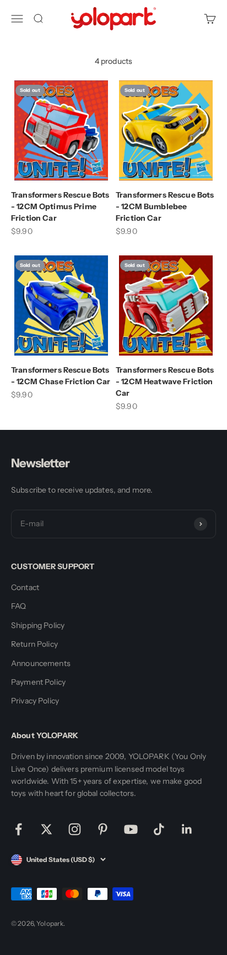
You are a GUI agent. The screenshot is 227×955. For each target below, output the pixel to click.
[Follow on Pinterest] (102, 829)
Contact (25, 587)
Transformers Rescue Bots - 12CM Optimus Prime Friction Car (60, 206)
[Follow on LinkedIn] (187, 829)
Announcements (41, 663)
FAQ (18, 606)
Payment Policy (38, 682)
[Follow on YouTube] (130, 829)
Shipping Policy (37, 625)
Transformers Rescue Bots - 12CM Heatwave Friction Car (165, 381)
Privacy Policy (35, 701)
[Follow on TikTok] (159, 829)
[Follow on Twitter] (46, 829)
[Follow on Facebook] (18, 829)
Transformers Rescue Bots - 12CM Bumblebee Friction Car (165, 206)
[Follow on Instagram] (74, 829)
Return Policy (34, 644)
